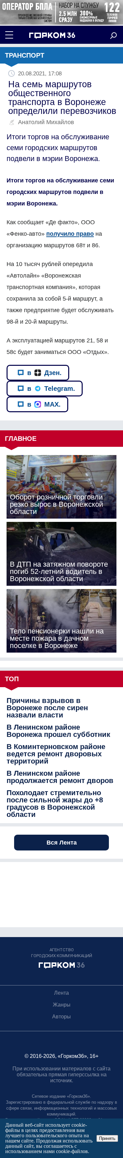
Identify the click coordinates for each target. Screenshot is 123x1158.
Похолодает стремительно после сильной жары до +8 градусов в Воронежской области (55, 803)
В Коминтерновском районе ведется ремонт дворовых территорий (56, 754)
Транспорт (24, 55)
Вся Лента (62, 842)
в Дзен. (44, 372)
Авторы (61, 1016)
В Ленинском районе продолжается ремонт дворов (60, 777)
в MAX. (44, 404)
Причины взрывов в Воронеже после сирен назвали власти (47, 708)
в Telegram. (51, 388)
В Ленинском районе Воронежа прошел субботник (58, 731)
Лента (61, 993)
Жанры (62, 1005)
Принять (107, 1138)
